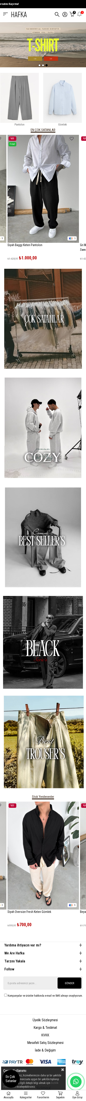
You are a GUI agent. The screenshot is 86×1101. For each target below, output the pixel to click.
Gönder (69, 983)
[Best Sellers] (43, 537)
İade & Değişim (45, 1050)
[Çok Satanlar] (43, 318)
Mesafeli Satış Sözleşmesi (45, 1043)
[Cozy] (43, 428)
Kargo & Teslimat (45, 1027)
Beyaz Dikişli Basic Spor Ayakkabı (28, 912)
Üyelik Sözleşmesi (45, 1020)
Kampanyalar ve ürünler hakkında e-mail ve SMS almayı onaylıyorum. (45, 995)
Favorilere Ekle (71, 139)
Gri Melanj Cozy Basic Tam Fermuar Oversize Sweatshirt (34, 247)
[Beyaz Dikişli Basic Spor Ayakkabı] (43, 856)
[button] (39, 65)
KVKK (45, 1035)
